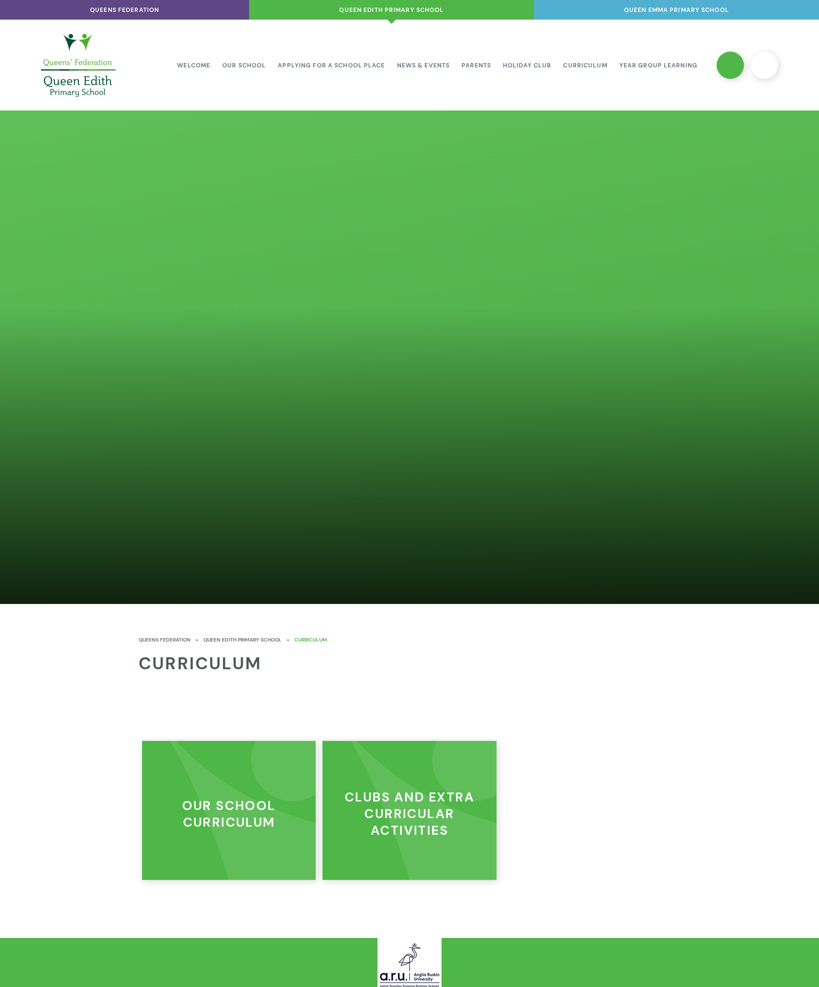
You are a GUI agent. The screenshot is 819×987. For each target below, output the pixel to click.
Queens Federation (165, 639)
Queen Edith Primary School (242, 639)
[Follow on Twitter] (730, 65)
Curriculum (310, 639)
